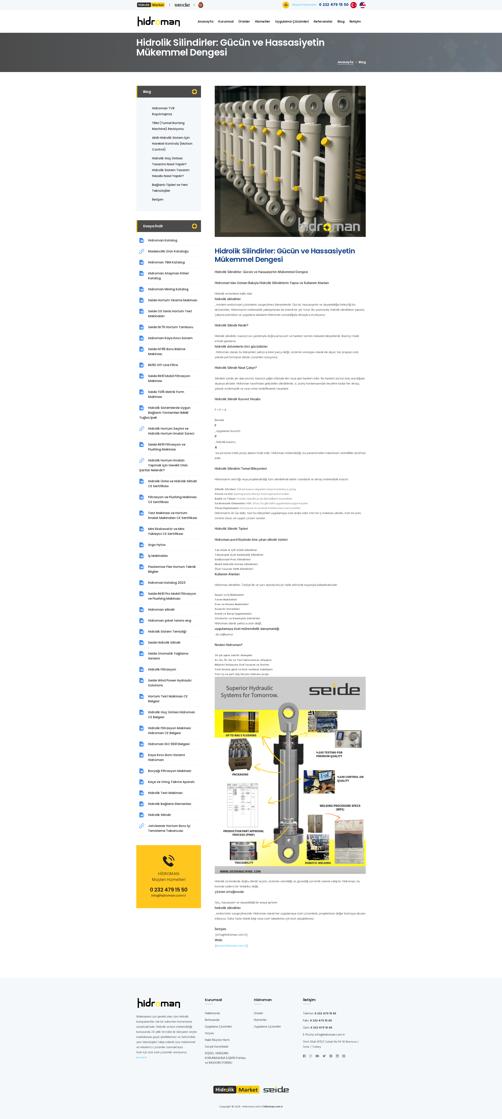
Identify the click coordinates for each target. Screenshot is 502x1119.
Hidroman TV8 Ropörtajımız (163, 111)
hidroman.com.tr (273, 1106)
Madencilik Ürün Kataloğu (168, 251)
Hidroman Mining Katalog (168, 289)
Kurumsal (226, 21)
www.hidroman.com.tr (231, 945)
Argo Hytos (157, 545)
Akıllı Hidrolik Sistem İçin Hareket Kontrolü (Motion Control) (172, 143)
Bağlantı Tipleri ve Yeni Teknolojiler (170, 188)
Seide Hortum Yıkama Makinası (172, 300)
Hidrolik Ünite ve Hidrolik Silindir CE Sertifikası (172, 483)
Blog (341, 21)
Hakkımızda (212, 1013)
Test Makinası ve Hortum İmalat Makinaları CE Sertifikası (172, 515)
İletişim (355, 21)
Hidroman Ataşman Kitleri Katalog (168, 275)
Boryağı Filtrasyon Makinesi (169, 771)
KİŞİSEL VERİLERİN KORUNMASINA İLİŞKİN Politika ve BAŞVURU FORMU (225, 1058)
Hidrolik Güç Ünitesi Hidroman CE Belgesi (171, 714)
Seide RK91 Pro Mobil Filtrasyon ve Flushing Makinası (172, 596)
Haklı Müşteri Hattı (217, 1040)
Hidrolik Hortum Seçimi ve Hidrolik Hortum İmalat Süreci (171, 431)
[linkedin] (337, 1056)
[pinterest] (343, 1056)
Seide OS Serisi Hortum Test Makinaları (170, 313)
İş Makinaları (158, 556)
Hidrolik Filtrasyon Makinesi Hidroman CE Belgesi (169, 730)
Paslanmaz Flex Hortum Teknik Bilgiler (172, 569)
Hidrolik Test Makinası (165, 793)
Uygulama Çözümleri (292, 21)
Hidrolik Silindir (159, 815)
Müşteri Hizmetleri (320, 5)
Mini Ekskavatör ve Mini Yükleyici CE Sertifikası (166, 531)
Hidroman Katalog (162, 240)
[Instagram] (310, 1056)
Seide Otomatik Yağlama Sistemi (168, 656)
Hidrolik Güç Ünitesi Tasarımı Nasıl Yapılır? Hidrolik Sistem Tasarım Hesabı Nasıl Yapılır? (170, 167)
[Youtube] (317, 1056)
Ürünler (244, 21)
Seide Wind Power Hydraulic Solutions (170, 683)
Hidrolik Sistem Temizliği (167, 631)
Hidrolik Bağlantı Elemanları (169, 804)
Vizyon (209, 1033)
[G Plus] (330, 1056)
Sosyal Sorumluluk (216, 1046)
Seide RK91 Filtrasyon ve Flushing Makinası (166, 447)
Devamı (141, 1057)
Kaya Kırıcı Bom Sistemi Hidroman (166, 757)
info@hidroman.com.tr (168, 895)
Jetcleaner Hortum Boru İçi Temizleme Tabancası (169, 828)
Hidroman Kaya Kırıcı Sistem (170, 338)
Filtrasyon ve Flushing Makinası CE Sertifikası (172, 499)
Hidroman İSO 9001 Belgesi (169, 744)
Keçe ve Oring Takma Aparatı (171, 782)
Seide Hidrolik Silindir (164, 642)
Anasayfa (205, 21)
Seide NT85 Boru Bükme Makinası (166, 351)
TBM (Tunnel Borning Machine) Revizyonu (168, 126)
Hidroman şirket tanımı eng (169, 620)
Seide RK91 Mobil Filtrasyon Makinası (169, 378)
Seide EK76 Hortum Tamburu (170, 327)
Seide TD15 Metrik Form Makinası (166, 394)
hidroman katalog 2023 (167, 582)
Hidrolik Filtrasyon (162, 669)
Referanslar (323, 21)
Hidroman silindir (161, 609)
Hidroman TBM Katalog (166, 262)
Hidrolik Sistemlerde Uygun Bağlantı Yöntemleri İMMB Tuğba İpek (164, 413)
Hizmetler (262, 21)
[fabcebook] (304, 1056)
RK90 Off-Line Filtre (163, 365)
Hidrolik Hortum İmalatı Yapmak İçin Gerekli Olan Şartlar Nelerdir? (163, 465)
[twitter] (324, 1056)
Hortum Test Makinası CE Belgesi (168, 698)
